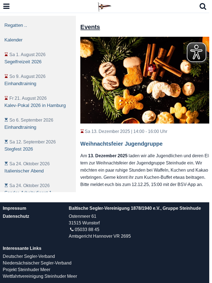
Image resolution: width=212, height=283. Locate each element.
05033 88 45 (87, 229)
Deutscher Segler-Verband (29, 256)
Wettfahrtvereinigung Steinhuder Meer (40, 276)
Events (90, 26)
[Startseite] (104, 6)
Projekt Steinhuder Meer (26, 269)
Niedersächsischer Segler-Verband (37, 263)
